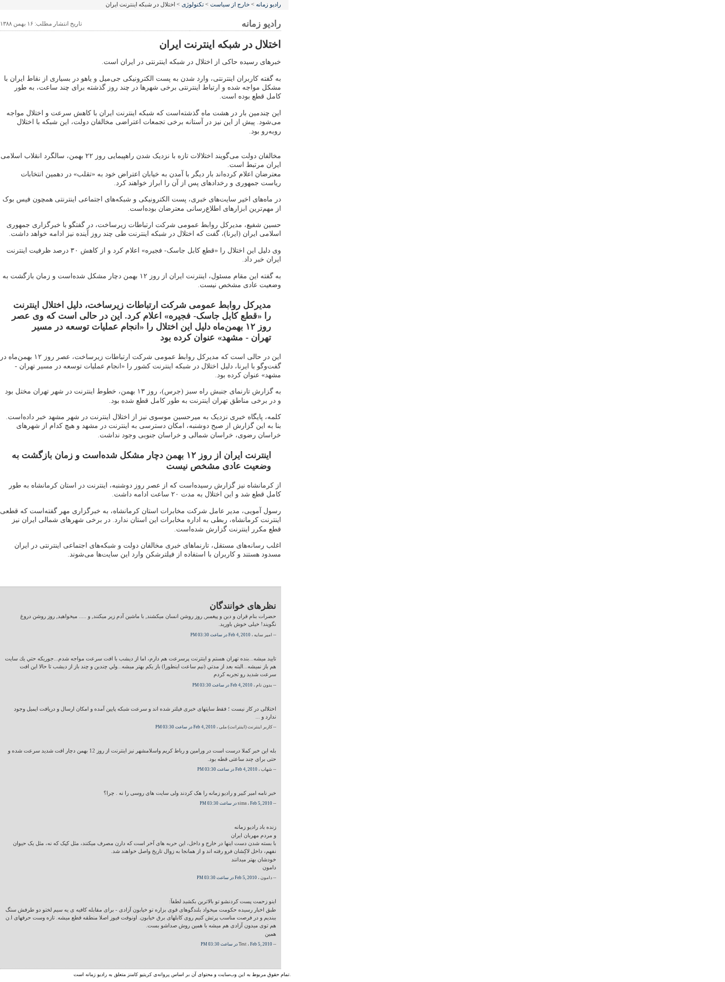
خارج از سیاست (230, 4)
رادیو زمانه (268, 4)
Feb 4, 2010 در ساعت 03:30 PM (220, 634)
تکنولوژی (192, 4)
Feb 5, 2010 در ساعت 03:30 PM (236, 803)
